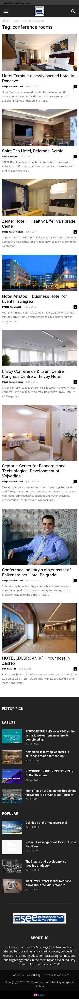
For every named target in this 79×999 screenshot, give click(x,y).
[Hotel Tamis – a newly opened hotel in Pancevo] (39, 52)
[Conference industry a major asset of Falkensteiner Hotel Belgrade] (39, 537)
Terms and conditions (56, 975)
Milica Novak (10, 156)
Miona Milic (9, 668)
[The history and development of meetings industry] (12, 866)
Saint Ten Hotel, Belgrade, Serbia (32, 151)
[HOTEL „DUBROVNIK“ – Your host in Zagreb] (39, 628)
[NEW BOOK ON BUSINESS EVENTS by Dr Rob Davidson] (12, 776)
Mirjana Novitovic (12, 86)
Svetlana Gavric (11, 306)
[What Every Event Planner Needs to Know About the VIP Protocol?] (12, 886)
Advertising (33, 975)
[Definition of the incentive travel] (12, 827)
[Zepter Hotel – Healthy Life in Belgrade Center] (39, 197)
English (41, 995)
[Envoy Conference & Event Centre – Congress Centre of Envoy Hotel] (39, 348)
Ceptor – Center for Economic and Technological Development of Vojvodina (34, 470)
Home (5, 21)
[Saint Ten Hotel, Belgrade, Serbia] (39, 127)
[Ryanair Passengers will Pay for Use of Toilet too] (12, 847)
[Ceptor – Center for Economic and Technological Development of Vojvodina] (39, 433)
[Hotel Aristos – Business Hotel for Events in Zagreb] (39, 273)
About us (18, 975)
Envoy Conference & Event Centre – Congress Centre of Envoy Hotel (35, 374)
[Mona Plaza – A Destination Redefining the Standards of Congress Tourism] (12, 796)
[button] (73, 11)
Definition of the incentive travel (46, 822)
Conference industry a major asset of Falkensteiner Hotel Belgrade (36, 572)
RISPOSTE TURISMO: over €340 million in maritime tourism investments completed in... (51, 735)
